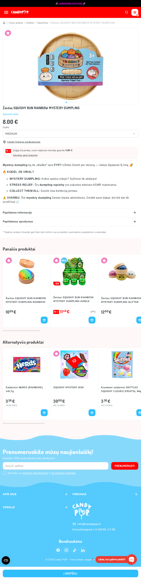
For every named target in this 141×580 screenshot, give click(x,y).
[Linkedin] (82, 550)
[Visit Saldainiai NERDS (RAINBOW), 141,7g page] (27, 365)
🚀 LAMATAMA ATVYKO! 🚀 (71, 3)
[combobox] (70, 134)
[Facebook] (58, 550)
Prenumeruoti (125, 466)
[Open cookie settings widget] (6, 560)
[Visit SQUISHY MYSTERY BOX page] (74, 365)
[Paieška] (126, 12)
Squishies (42, 22)
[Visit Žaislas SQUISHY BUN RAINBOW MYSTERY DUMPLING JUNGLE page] (74, 271)
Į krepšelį (70, 573)
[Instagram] (66, 550)
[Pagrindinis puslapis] (20, 12)
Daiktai (30, 22)
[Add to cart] (44, 320)
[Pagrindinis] (4, 23)
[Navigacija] (6, 12)
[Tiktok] (74, 550)
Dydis (6, 127)
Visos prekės (16, 22)
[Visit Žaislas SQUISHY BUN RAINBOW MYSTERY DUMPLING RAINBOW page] (27, 271)
